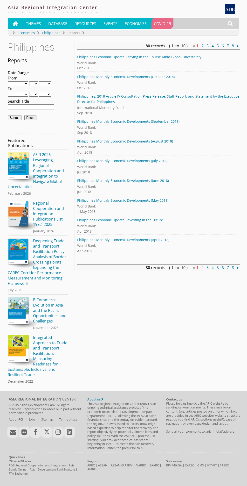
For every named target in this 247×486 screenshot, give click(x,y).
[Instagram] (58, 432)
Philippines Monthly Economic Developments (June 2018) (123, 180)
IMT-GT (212, 465)
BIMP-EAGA (174, 465)
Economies (136, 23)
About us (94, 399)
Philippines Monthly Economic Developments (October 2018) (126, 76)
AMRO (91, 469)
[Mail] (12, 432)
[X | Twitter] (46, 432)
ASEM (128, 465)
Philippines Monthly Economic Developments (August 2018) (125, 141)
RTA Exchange (18, 473)
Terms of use (68, 419)
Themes (33, 23)
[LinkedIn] (69, 432)
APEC (91, 465)
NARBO (141, 465)
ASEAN (103, 465)
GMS (200, 465)
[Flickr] (24, 432)
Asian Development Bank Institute (52, 469)
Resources (85, 23)
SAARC (154, 465)
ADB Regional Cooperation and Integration (37, 465)
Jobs (32, 419)
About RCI (16, 419)
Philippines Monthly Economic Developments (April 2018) (123, 239)
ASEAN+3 (117, 465)
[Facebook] (35, 432)
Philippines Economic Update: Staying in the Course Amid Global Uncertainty (139, 57)
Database (57, 23)
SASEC (224, 465)
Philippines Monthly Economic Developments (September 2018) (128, 121)
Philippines (51, 32)
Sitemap (47, 419)
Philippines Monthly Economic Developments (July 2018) (122, 160)
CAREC (189, 465)
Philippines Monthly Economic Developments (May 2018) (122, 200)
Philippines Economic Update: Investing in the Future (120, 220)
